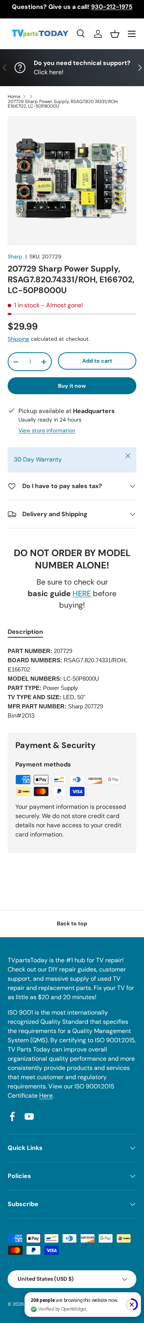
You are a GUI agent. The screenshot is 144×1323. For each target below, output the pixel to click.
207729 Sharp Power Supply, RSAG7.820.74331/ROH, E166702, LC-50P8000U (63, 103)
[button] (114, 33)
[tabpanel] (72, 683)
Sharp (15, 256)
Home (14, 96)
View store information (46, 430)
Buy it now (72, 385)
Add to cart (97, 360)
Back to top (72, 923)
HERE (82, 593)
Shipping (18, 338)
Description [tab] (25, 632)
